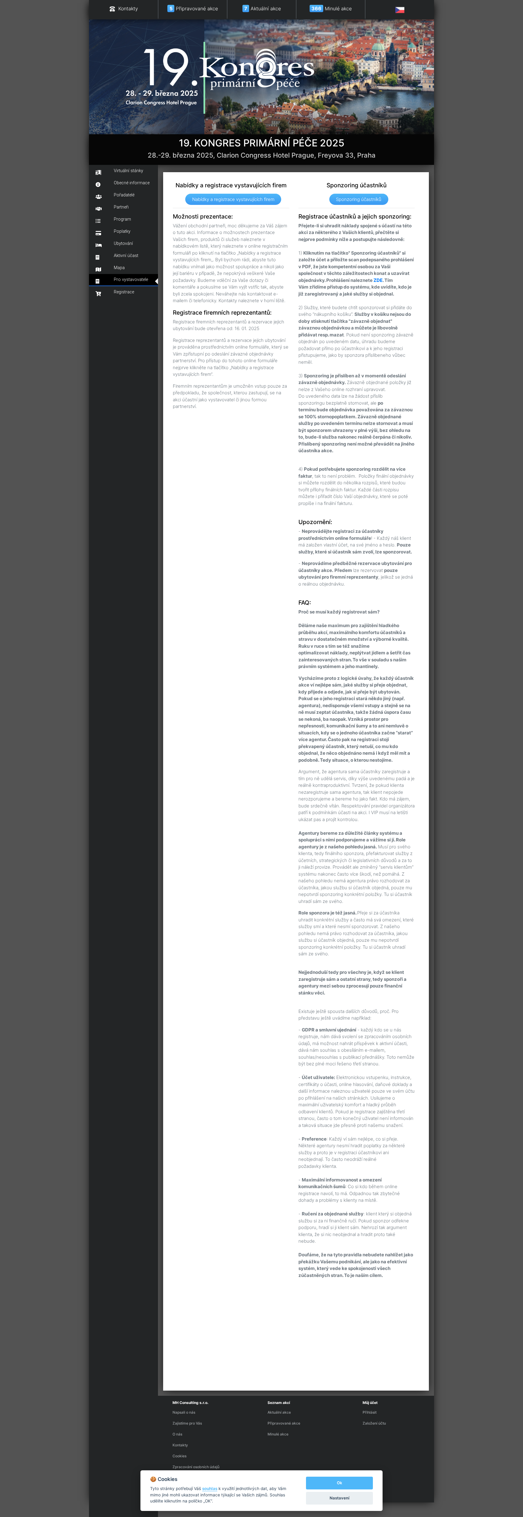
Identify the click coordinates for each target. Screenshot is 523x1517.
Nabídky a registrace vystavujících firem (233, 199)
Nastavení (339, 1497)
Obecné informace (132, 182)
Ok (339, 1482)
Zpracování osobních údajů (196, 1467)
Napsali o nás (184, 1412)
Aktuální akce (279, 1412)
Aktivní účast (126, 255)
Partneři (121, 207)
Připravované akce (284, 1423)
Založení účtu (374, 1423)
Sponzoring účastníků (358, 199)
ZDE (378, 280)
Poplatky (122, 231)
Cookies (179, 1456)
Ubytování (123, 243)
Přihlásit (370, 1412)
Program (122, 219)
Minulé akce (278, 1434)
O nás (177, 1434)
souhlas (209, 1488)
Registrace (124, 292)
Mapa (119, 267)
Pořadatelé (124, 195)
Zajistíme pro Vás (187, 1423)
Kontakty (180, 1445)
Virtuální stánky (128, 170)
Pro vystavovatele (131, 279)
